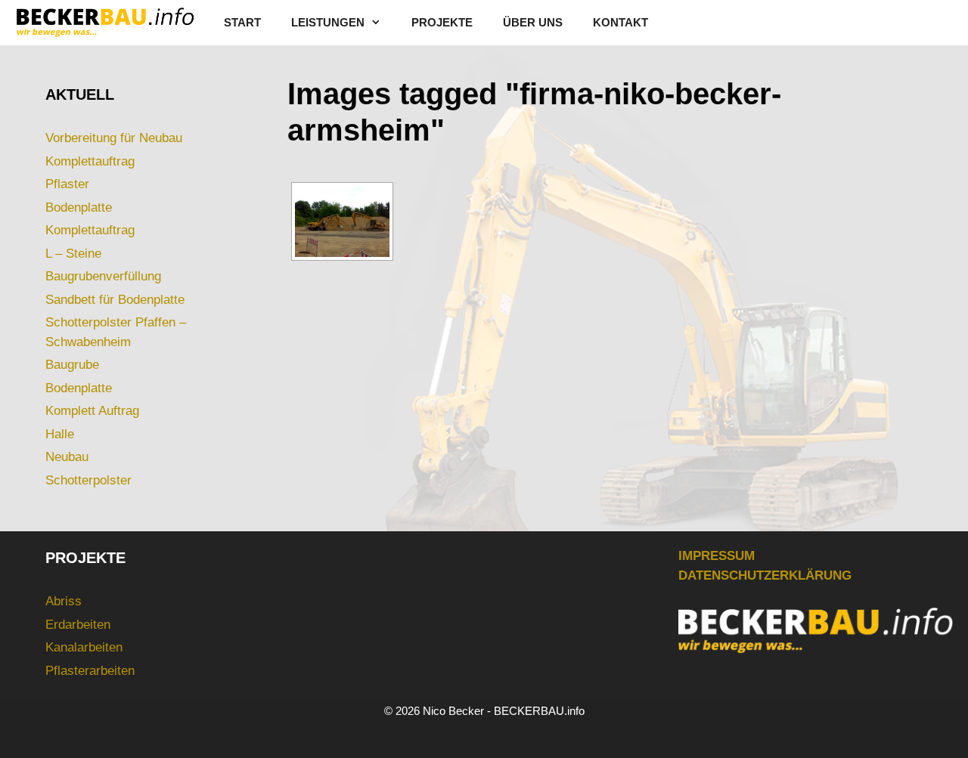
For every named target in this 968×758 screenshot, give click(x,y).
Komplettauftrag (90, 161)
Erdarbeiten (77, 624)
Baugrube (72, 364)
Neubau (66, 457)
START (242, 22)
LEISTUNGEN (328, 22)
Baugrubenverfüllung (103, 276)
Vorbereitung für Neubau (113, 138)
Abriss (63, 601)
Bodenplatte (78, 207)
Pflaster (67, 184)
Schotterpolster (88, 480)
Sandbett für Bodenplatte (115, 299)
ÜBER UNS (533, 22)
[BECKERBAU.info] (104, 22)
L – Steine (73, 253)
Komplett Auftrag (92, 411)
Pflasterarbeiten (90, 671)
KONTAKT (620, 22)
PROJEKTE (442, 22)
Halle (59, 434)
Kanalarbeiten (84, 647)
